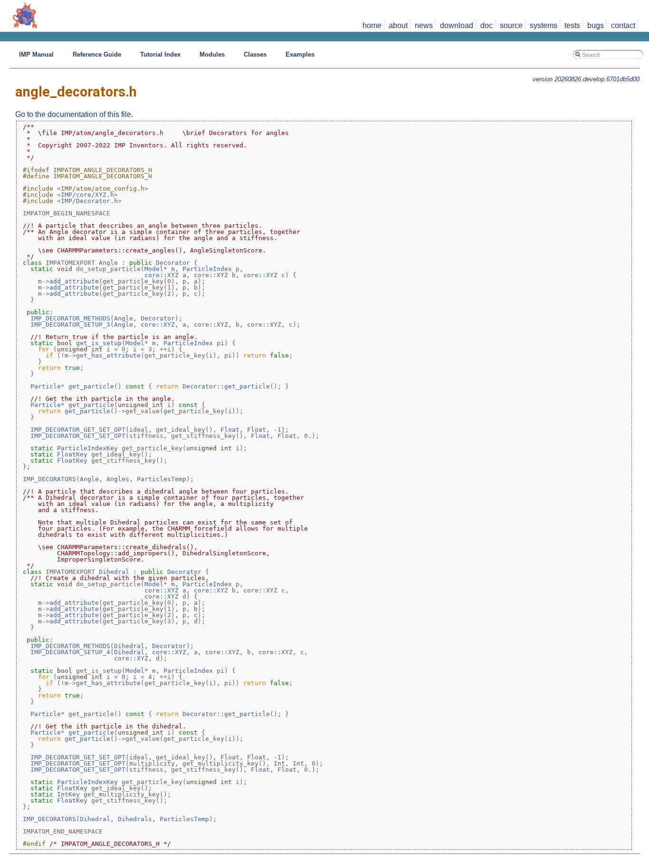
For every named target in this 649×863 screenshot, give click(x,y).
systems (543, 25)
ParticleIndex (207, 268)
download (456, 25)
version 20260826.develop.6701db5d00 (586, 79)
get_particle (91, 386)
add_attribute (74, 281)
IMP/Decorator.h (89, 200)
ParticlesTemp (161, 479)
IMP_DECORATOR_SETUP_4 (70, 652)
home (372, 25)
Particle (45, 386)
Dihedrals (135, 819)
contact (623, 25)
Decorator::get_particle (226, 386)
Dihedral (114, 571)
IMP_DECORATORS (49, 479)
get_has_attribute (108, 355)
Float (229, 429)
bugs (595, 25)
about (398, 25)
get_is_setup (99, 343)
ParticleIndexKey (87, 448)
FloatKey (72, 454)
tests (572, 25)
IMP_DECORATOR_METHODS (70, 318)
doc (486, 25)
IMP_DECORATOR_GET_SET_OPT (77, 429)
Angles (117, 479)
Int (279, 763)
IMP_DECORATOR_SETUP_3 (70, 324)
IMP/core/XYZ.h (87, 194)
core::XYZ (161, 275)
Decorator (173, 262)
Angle (108, 262)
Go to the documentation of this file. (74, 114)
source (511, 25)
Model (153, 268)
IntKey (68, 794)
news (424, 25)
